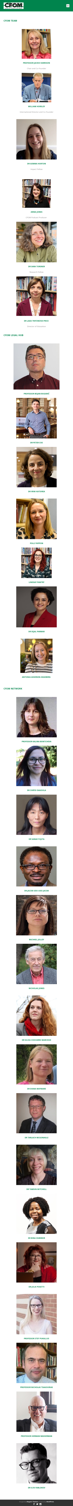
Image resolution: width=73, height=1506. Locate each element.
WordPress (50, 1502)
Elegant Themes (32, 1502)
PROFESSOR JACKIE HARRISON (36, 63)
